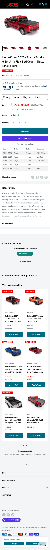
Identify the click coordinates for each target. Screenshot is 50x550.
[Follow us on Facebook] (4, 514)
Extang (30, 313)
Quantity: (5, 122)
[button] (37, 5)
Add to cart (25, 131)
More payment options (25, 144)
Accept (14, 544)
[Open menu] (3, 5)
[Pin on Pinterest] (37, 177)
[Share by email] (46, 177)
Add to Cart (13, 334)
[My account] (32, 5)
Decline (35, 544)
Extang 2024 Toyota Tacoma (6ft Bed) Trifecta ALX (35, 318)
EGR (28, 414)
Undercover (7, 76)
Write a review (25, 253)
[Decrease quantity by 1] (13, 122)
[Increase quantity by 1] (25, 122)
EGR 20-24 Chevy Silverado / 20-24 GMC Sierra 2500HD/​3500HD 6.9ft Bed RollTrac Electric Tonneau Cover (36, 420)
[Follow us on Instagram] (8, 514)
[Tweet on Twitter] (41, 177)
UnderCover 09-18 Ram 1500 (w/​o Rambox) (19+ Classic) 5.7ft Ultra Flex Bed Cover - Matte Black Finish (14, 370)
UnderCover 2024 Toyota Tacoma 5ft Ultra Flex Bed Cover (35, 369)
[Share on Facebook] (32, 177)
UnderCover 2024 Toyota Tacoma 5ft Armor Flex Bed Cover (13, 318)
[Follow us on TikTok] (12, 514)
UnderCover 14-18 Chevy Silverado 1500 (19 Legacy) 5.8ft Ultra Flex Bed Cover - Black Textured (13, 420)
